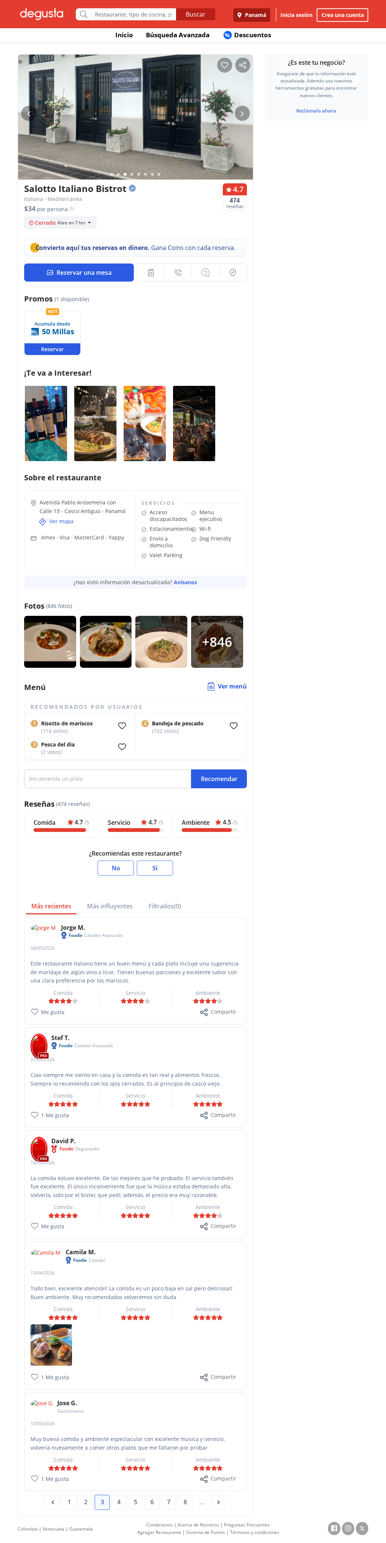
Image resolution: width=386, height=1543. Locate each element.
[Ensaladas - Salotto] (51, 1344)
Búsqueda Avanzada (178, 34)
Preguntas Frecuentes (247, 1525)
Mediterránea (64, 199)
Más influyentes (110, 906)
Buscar (195, 14)
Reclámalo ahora (316, 110)
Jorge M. (73, 927)
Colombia (28, 1529)
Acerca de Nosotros (198, 1525)
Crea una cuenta (343, 14)
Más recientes (51, 906)
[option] (135, 119)
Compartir (223, 1011)
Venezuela (53, 1529)
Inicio (124, 34)
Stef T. (60, 1038)
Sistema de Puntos (205, 1532)
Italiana (33, 199)
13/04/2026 (43, 1273)
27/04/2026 (43, 1059)
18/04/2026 (43, 1162)
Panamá (255, 14)
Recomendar (219, 779)
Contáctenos (159, 1525)
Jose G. (67, 1403)
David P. (63, 1141)
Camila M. (81, 1252)
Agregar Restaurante (159, 1532)
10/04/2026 (43, 1423)
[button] (150, 272)
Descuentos (248, 34)
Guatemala (81, 1529)
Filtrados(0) (165, 906)
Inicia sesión (296, 14)
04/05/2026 (43, 948)
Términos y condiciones (254, 1532)
